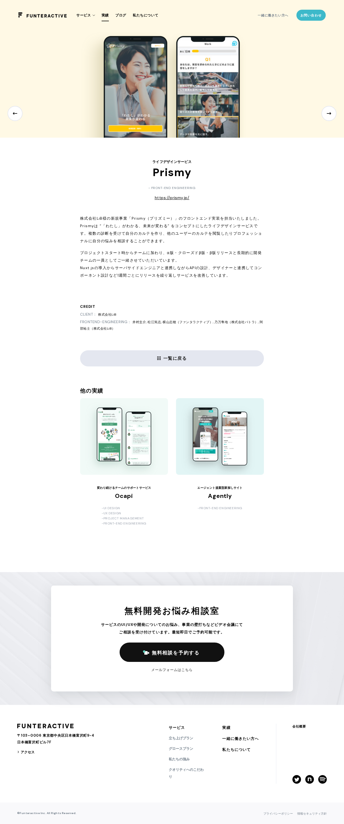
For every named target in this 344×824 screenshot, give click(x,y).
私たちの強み (179, 759)
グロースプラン (181, 748)
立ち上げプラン (181, 738)
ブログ (120, 15)
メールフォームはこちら (172, 670)
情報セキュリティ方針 (312, 813)
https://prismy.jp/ (172, 198)
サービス (177, 727)
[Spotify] (322, 779)
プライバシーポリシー (278, 813)
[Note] (309, 779)
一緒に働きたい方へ (273, 15)
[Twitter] (296, 779)
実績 (105, 15)
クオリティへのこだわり (186, 773)
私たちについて (146, 15)
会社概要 (299, 726)
